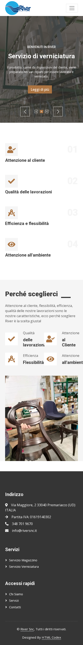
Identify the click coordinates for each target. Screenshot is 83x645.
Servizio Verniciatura (24, 566)
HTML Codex (51, 637)
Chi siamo (16, 594)
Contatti (15, 607)
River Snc (27, 629)
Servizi (14, 600)
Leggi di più (40, 89)
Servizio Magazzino (23, 560)
